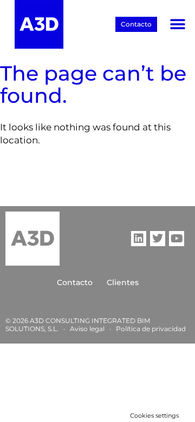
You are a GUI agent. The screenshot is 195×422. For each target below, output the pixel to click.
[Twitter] (157, 238)
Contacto (75, 282)
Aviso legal (87, 329)
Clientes (123, 282)
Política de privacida (148, 329)
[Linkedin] (138, 238)
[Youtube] (176, 238)
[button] (177, 24)
